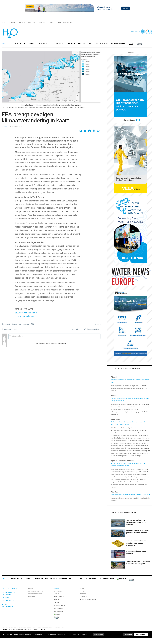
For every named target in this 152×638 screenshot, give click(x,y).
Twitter (82, 591)
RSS (32, 324)
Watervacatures (118, 44)
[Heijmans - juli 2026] (78, 8)
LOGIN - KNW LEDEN (7, 607)
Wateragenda (102, 44)
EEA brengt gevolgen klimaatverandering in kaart (35, 118)
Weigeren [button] (128, 634)
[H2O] (10, 33)
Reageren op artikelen (35, 594)
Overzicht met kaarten (25, 316)
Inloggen (12, 23)
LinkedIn (82, 588)
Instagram (83, 597)
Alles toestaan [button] (141, 634)
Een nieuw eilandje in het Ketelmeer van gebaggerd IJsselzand (130, 494)
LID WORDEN (5, 604)
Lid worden (41, 23)
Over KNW (31, 23)
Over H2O (21, 23)
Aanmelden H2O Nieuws (64, 23)
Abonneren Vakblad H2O (35, 591)
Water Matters (85, 44)
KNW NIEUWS (5, 597)
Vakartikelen (19, 44)
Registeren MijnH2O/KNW (88, 600)
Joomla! (4, 630)
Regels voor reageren (20, 324)
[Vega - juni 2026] (130, 159)
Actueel (5, 44)
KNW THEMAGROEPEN (8, 600)
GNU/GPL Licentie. (39, 630)
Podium (31, 44)
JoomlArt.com (59, 627)
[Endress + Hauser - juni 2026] (130, 89)
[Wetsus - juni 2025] (130, 229)
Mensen (59, 44)
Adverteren (31, 597)
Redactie (30, 588)
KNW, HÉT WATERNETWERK (9, 588)
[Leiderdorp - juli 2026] (130, 323)
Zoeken (51, 23)
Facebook (83, 594)
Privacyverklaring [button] (85, 634)
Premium (71, 44)
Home (3, 23)
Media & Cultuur (46, 44)
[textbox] (54, 336)
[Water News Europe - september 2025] (131, 276)
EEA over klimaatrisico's (26, 312)
